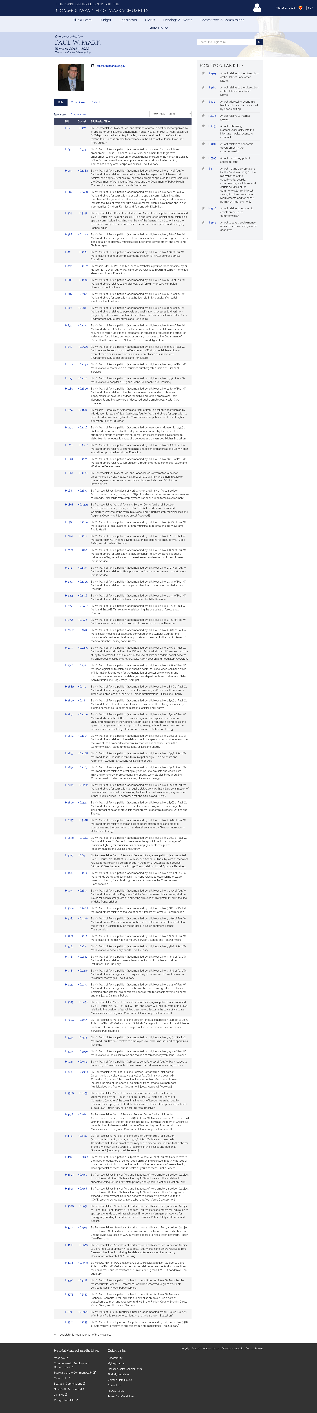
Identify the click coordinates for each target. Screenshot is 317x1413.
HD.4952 (83, 1206)
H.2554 (69, 595)
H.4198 (69, 1114)
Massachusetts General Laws (125, 1368)
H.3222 (69, 936)
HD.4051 (82, 1061)
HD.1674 (82, 946)
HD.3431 (82, 619)
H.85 (68, 149)
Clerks (150, 20)
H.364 (69, 213)
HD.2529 (83, 802)
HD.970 (82, 686)
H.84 (68, 128)
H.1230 (69, 427)
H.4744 (69, 1262)
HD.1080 (83, 522)
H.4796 (69, 1280)
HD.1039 (83, 1322)
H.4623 (69, 1174)
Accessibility (115, 1357)
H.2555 (69, 605)
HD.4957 (82, 1174)
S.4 (210, 168)
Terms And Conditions (121, 1396)
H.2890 (69, 700)
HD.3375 (82, 293)
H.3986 (69, 1093)
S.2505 (212, 73)
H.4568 (69, 1157)
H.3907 (69, 1071)
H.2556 (69, 619)
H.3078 (69, 873)
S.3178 (212, 144)
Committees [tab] (78, 102)
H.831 (68, 346)
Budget (105, 20)
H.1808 (69, 504)
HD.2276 (83, 970)
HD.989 (82, 700)
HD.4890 (83, 1157)
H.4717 (69, 1227)
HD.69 (81, 855)
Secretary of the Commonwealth (73, 1372)
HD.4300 (83, 1071)
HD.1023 (83, 459)
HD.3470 (83, 234)
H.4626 (69, 1206)
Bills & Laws (82, 20)
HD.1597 (82, 567)
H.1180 (69, 388)
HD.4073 (83, 1002)
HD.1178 (82, 409)
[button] (203, 73)
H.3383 (69, 956)
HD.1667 (83, 266)
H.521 (68, 252)
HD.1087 (83, 767)
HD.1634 (83, 890)
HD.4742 (82, 1135)
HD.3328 (83, 820)
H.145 (68, 170)
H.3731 (69, 1037)
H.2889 (69, 686)
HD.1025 (82, 735)
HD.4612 (83, 1114)
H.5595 (212, 158)
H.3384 (69, 970)
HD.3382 (83, 445)
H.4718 (69, 1245)
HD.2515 (82, 1037)
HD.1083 (83, 170)
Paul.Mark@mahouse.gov (110, 65)
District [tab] (96, 102)
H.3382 (69, 946)
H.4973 (69, 1294)
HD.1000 (83, 714)
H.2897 (69, 820)
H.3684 (69, 1019)
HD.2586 (83, 346)
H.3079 (69, 890)
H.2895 (69, 784)
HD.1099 (83, 280)
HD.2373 (83, 1311)
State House (158, 28)
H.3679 (69, 1002)
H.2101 (69, 536)
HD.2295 (83, 647)
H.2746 (69, 665)
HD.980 (82, 307)
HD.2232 (83, 784)
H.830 (69, 325)
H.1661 (69, 459)
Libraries (59, 1394)
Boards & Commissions (68, 1383)
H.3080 (70, 908)
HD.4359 (83, 1093)
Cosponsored (79, 114)
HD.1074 (82, 325)
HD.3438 (83, 191)
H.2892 (69, 735)
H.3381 (69, 1322)
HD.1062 (83, 536)
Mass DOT (60, 1378)
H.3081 (69, 918)
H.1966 (69, 522)
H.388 (69, 234)
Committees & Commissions (222, 20)
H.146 (68, 191)
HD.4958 (83, 1188)
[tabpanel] (123, 725)
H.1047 (69, 364)
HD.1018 (82, 378)
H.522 (68, 266)
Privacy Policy (116, 1391)
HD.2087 (83, 908)
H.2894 (69, 767)
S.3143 (212, 222)
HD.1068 (83, 753)
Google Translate (64, 1400)
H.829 (69, 307)
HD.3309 (83, 504)
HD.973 (82, 149)
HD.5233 (83, 1294)
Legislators (128, 20)
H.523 (68, 1311)
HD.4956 (83, 1245)
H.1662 (69, 473)
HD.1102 (82, 550)
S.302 (212, 101)
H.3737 (69, 1061)
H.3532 (69, 984)
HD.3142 (82, 213)
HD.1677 (82, 490)
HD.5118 (82, 1280)
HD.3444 (83, 837)
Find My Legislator (119, 1374)
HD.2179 (82, 984)
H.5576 (212, 208)
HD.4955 (82, 1227)
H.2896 (69, 802)
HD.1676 (83, 473)
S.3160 (212, 87)
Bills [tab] (60, 102)
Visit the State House (120, 1380)
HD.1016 (82, 427)
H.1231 (69, 445)
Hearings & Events (177, 20)
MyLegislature (116, 1363)
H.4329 (69, 1135)
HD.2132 (82, 956)
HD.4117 (82, 1019)
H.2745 (69, 647)
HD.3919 (82, 630)
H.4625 (69, 1188)
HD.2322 (83, 665)
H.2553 (69, 581)
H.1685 (69, 490)
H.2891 (69, 714)
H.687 (69, 293)
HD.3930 (83, 1051)
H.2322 (69, 550)
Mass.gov (60, 1357)
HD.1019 (82, 873)
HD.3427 (83, 605)
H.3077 (69, 855)
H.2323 (69, 567)
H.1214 (69, 409)
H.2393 (212, 126)
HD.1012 (82, 936)
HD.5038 (83, 1262)
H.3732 (69, 1051)
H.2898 (69, 837)
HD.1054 (82, 252)
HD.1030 (83, 364)
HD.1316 (82, 595)
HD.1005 (83, 581)
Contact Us (114, 1385)
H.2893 (69, 753)
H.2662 (69, 630)
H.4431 (212, 115)
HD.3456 (83, 918)
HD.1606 (83, 388)
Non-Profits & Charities (67, 1389)
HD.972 (82, 128)
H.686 (69, 280)
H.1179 (69, 378)
